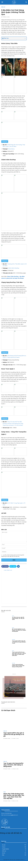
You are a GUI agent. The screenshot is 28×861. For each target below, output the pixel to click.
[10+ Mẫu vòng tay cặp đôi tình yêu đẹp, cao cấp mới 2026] (6, 618)
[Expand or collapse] (25, 38)
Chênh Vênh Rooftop (13, 268)
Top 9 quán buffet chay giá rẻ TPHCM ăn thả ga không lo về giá (19, 642)
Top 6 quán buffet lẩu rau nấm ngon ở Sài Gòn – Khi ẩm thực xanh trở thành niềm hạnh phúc (19, 654)
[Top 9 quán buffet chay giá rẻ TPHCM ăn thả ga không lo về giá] (6, 642)
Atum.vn (23, 859)
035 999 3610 (8, 813)
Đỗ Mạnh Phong (6, 738)
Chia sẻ (13, 639)
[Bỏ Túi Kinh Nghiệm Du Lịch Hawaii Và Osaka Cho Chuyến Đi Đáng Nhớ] (6, 630)
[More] (18, 566)
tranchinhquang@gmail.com (11, 815)
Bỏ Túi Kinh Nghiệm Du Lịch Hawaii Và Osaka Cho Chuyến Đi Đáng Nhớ (19, 630)
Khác (13, 627)
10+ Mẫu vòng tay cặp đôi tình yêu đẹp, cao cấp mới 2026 (18, 618)
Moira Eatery (11, 149)
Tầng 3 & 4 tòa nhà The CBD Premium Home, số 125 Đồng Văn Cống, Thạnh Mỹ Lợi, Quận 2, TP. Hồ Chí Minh (13, 423)
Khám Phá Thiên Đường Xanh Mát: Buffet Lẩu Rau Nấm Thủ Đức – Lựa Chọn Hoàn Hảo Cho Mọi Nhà (13, 796)
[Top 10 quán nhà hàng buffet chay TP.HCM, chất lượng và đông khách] (6, 666)
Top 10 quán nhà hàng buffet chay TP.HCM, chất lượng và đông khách (18, 665)
